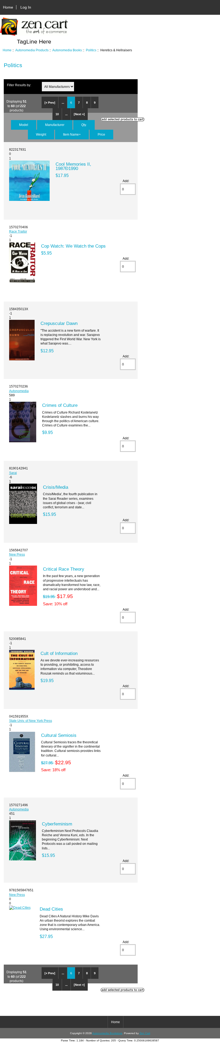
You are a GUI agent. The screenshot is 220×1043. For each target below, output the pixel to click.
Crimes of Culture (60, 405)
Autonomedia (19, 391)
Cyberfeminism (57, 824)
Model (23, 124)
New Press (17, 554)
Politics (91, 50)
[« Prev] (50, 102)
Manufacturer (54, 124)
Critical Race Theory (63, 569)
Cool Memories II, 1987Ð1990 (73, 166)
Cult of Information (59, 653)
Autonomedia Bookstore (107, 1033)
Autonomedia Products (32, 50)
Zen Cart (145, 1033)
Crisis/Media (55, 487)
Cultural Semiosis (58, 735)
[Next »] (79, 114)
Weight (41, 134)
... (63, 102)
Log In (25, 7)
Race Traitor (18, 231)
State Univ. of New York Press (30, 720)
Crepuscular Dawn (59, 323)
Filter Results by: (19, 85)
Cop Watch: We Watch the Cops (73, 246)
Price (101, 134)
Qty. (84, 124)
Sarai (13, 473)
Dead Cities (51, 909)
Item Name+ (72, 134)
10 (57, 114)
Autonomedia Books (67, 50)
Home (8, 7)
